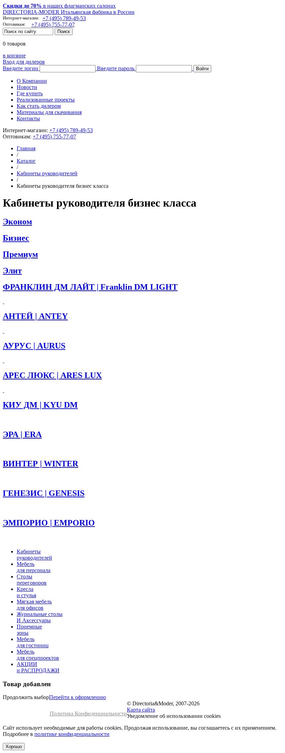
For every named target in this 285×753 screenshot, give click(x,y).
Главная (26, 148)
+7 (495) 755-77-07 (53, 24)
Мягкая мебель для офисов (34, 605)
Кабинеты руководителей (47, 173)
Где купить (30, 93)
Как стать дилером (39, 106)
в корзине (14, 55)
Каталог (26, 161)
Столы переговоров (32, 580)
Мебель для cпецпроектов (38, 655)
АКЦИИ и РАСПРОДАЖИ (38, 667)
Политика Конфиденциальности (88, 713)
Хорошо (14, 746)
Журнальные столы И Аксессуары (40, 617)
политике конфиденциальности (71, 734)
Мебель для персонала (33, 567)
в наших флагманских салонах (59, 6)
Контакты (28, 118)
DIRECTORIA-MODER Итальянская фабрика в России (69, 12)
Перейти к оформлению (77, 697)
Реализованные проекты (46, 100)
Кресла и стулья (26, 592)
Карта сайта (141, 710)
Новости (27, 87)
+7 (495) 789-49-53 (64, 18)
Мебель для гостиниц (33, 642)
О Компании (32, 81)
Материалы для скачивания (49, 112)
